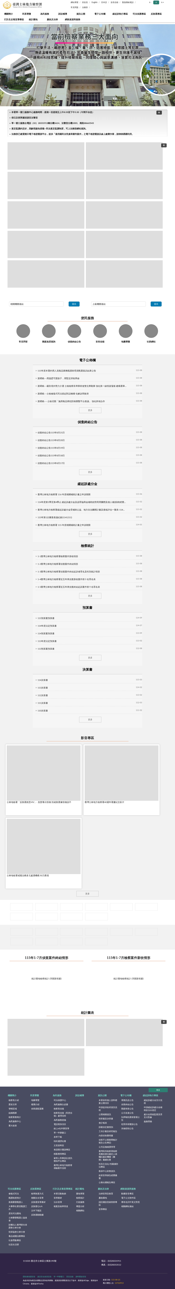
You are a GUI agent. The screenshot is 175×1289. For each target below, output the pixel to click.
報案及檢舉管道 (61, 1206)
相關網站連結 (127, 1206)
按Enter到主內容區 (10, 2)
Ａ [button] (156, 2)
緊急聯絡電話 (128, 2)
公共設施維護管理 (107, 1147)
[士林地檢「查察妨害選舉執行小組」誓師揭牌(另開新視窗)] (46, 215)
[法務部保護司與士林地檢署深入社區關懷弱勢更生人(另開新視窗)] (124, 244)
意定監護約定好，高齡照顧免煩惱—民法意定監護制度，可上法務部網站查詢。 (49, 129)
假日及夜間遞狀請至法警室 (24, 118)
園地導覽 (80, 1194)
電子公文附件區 (128, 1198)
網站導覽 (74, 2)
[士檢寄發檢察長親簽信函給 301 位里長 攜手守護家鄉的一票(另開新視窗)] (46, 156)
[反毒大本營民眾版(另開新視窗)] (96, 932)
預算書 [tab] (87, 607)
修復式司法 (14, 1194)
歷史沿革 (13, 1105)
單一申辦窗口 (60, 1133)
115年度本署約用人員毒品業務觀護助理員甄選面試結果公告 (67, 371)
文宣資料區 (59, 1146)
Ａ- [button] (150, 2)
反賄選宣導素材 (38, 1202)
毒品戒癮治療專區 (17, 1236)
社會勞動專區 (15, 1240)
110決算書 (43, 711)
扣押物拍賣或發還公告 (130, 1118)
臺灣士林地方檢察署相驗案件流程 (63, 1166)
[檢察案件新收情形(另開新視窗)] (46, 1032)
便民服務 (87, 318)
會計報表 (103, 1123)
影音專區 (87, 738)
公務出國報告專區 (107, 1183)
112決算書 (43, 695)
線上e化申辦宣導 (61, 1129)
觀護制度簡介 (15, 1198)
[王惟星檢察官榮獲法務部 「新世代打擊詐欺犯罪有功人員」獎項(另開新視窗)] (124, 185)
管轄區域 (13, 1109)
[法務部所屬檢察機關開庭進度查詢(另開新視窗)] (46, 941)
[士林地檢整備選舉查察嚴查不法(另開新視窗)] (46, 244)
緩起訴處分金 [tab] (87, 484)
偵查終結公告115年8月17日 (51, 463)
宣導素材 (58, 1198)
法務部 (85, 7)
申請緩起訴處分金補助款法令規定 (153, 1108)
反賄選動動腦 (37, 1215)
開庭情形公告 (127, 1109)
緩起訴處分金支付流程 (153, 1101)
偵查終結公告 (127, 1105)
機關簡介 (8, 14)
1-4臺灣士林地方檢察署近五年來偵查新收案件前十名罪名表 (67, 579)
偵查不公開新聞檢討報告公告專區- (108, 1141)
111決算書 (43, 703)
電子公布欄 (99, 14)
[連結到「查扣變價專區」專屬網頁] (21, 907)
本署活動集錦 (60, 1194)
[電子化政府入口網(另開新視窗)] (71, 916)
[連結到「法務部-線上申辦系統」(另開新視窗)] (121, 907)
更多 (115, 99)
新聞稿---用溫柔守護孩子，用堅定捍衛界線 (58, 378)
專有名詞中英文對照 (130, 1202)
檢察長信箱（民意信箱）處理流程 (63, 1114)
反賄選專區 (156, 14)
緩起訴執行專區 (120, 14)
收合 (158, 1090)
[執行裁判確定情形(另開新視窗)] (124, 1032)
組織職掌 (13, 1113)
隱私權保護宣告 (29, 1277)
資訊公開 (80, 14)
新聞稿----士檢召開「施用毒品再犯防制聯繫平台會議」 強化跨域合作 (71, 401)
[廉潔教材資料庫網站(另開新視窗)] (71, 932)
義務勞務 (148, 1122)
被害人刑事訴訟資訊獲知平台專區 (63, 1159)
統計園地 (33, 19)
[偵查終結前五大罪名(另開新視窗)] (46, 1062)
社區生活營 (14, 1245)
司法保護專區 (139, 14)
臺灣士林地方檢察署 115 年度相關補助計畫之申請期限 (64, 525)
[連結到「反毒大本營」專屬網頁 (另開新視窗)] (71, 907)
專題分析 (80, 1206)
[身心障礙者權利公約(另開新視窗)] (46, 907)
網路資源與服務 (72, 19)
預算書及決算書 (106, 1119)
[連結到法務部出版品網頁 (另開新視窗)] (96, 941)
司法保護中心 (60, 1100)
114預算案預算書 (46, 633)
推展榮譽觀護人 (16, 1202)
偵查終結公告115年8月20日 (51, 440)
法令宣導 (58, 1202)
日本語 (104, 2)
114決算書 (43, 680)
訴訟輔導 (62, 14)
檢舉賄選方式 (37, 1194)
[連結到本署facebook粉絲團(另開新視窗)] (21, 941)
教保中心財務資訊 (107, 1171)
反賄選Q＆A (36, 1206)
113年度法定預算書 (47, 641)
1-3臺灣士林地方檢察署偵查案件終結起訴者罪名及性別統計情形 (69, 572)
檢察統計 (80, 1198)
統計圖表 (87, 1012)
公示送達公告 (127, 1113)
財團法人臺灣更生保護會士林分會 (18, 1226)
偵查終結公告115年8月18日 (51, 456)
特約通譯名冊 (60, 1141)
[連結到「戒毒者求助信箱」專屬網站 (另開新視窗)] (146, 907)
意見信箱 (69, 1277)
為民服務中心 (15, 1121)
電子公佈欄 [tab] (87, 360)
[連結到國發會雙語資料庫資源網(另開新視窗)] (146, 932)
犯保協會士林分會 (17, 1232)
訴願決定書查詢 (106, 1127)
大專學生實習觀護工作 (18, 1207)
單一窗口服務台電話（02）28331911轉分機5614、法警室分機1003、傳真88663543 (52, 123)
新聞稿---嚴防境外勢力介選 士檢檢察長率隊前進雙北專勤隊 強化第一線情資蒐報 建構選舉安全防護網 (82, 386)
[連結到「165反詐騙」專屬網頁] (96, 916)
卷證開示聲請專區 (62, 1150)
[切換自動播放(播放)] (159, 113)
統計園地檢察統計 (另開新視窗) (46, 979)
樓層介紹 (35, 1105)
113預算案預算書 (46, 649)
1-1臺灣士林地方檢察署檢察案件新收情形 (58, 556)
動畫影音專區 (127, 1194)
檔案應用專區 (60, 1154)
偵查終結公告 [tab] (87, 422)
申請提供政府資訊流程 (108, 1108)
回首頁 (85, 2)
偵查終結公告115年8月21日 (51, 433)
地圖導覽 (35, 1100)
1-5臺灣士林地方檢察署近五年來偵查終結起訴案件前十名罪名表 (69, 587)
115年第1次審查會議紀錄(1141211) (55, 517)
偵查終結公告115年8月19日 (51, 448)
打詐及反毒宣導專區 (14, 19)
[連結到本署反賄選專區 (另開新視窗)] (21, 932)
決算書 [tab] (87, 669)
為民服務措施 (60, 1120)
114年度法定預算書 (47, 626)
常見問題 (74, 7)
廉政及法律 (52, 19)
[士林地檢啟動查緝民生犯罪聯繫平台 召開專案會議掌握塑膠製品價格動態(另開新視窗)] (124, 274)
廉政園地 (103, 1198)
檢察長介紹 (14, 1100)
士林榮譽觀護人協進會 (18, 1219)
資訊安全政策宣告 (44, 1277)
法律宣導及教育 (106, 1194)
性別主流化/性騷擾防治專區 (108, 1165)
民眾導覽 (26, 14)
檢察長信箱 (59, 1109)
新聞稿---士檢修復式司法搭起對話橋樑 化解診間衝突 (63, 394)
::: (1, 23)
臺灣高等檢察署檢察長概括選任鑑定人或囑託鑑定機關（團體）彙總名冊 (108, 1155)
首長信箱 (114, 2)
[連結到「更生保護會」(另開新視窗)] (46, 916)
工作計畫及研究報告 (108, 1131)
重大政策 (13, 1126)
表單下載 (58, 1137)
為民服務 (44, 14)
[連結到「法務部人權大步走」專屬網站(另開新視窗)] (21, 916)
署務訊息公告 (127, 1100)
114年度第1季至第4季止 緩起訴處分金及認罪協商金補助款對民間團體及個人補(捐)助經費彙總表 (82, 502)
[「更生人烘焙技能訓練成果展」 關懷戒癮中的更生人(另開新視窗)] (124, 156)
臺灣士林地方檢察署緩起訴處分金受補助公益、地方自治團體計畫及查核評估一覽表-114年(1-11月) (82, 510)
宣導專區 (103, 1209)
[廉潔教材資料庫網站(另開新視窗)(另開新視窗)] (96, 907)
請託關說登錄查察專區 (108, 1203)
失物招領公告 (127, 1129)
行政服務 (80, 1202)
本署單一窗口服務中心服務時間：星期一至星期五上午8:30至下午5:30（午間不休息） (52, 112)
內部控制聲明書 (106, 1136)
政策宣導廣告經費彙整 (108, 1176)
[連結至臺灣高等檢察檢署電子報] (121, 932)
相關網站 (80, 1211)
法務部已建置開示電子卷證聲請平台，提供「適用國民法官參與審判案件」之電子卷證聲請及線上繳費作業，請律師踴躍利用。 (72, 134)
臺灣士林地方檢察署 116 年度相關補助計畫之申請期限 (64, 494)
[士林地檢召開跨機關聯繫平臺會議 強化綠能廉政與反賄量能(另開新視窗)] (46, 185)
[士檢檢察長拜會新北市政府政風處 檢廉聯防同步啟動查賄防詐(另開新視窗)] (46, 274)
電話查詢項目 (60, 1124)
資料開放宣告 (80, 1277)
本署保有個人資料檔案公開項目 (108, 1101)
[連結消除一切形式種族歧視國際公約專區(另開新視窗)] (46, 932)
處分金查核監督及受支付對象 (153, 1116)
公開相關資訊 (105, 1115)
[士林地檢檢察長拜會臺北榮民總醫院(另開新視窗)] (124, 215)
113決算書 (43, 688)
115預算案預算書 (46, 618)
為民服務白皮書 (61, 1105)
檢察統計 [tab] (87, 546)
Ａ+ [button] (162, 2)
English (94, 2)
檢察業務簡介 (15, 1117)
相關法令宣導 (37, 1198)
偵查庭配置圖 (37, 1109)
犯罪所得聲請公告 (129, 1124)
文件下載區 (36, 1211)
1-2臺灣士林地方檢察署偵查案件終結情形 (58, 564)
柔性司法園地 (15, 1214)
